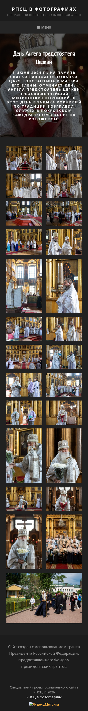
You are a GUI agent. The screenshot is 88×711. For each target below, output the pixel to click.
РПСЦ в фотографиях (44, 9)
